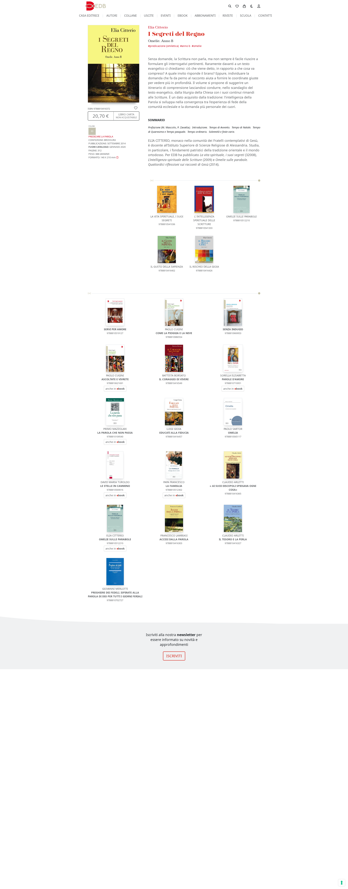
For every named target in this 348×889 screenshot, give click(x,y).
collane (130, 16)
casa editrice (89, 16)
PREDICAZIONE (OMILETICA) (164, 46)
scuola (245, 16)
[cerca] (229, 6)
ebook (183, 16)
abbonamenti (205, 16)
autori (111, 16)
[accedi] (258, 6)
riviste (228, 16)
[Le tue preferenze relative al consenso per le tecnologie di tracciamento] (341, 882)
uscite (149, 16)
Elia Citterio (158, 27)
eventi (166, 16)
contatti (265, 16)
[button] (103, 157)
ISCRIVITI (174, 655)
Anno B (186, 46)
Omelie (197, 46)
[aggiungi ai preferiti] (135, 107)
